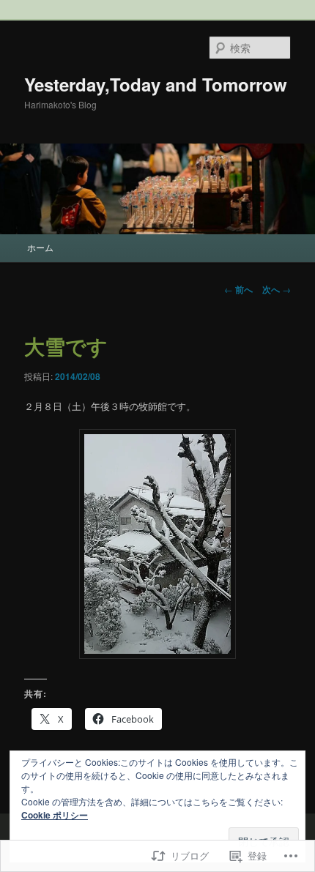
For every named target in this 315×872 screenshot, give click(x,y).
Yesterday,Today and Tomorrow (155, 84)
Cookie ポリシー (54, 814)
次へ (276, 289)
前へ (238, 289)
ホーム (40, 247)
